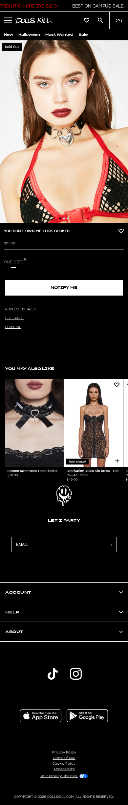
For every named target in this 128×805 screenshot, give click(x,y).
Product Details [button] (20, 309)
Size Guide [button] (14, 318)
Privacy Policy (64, 752)
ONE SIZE (13, 262)
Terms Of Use (64, 758)
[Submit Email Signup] (109, 544)
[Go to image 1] (60, 218)
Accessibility (64, 769)
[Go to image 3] (68, 218)
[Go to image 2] (64, 218)
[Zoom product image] (64, 131)
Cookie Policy (64, 763)
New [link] (8, 34)
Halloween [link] (29, 34)
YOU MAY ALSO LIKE (29, 368)
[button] (96, 6)
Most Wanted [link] (59, 34)
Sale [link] (83, 34)
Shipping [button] (13, 327)
